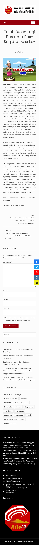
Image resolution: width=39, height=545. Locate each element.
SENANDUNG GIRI (10, 419)
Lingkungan (29, 407)
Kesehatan (8, 407)
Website (6, 309)
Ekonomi (24, 399)
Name (6, 290)
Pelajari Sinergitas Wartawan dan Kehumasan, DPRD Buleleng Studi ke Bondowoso (18, 234)
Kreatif (18, 407)
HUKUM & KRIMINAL (11, 403)
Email (5, 300)
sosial (22, 419)
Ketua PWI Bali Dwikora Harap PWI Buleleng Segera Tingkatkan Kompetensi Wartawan (22, 219)
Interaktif (24, 403)
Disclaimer (9, 498)
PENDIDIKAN (19, 415)
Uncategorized (10, 423)
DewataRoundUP (19, 206)
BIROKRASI (8, 395)
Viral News (20, 542)
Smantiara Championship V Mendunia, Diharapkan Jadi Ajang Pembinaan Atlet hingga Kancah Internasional (17, 371)
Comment (7, 262)
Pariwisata (20, 411)
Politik (29, 415)
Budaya (18, 395)
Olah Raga (8, 411)
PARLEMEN (8, 415)
